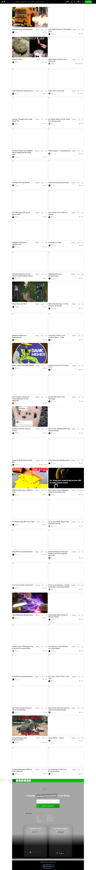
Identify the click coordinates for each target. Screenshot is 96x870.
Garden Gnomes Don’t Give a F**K (58, 366)
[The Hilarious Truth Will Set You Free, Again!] (66, 634)
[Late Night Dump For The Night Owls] (66, 17)
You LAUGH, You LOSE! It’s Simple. (57, 213)
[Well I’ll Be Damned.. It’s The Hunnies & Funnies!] (66, 292)
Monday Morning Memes (21, 182)
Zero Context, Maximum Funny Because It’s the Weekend (20, 399)
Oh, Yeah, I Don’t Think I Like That (58, 677)
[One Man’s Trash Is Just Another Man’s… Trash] (66, 323)
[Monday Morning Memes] (30, 170)
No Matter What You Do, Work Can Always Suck (59, 120)
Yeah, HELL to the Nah (56, 91)
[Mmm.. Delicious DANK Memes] (30, 353)
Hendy (52, 33)
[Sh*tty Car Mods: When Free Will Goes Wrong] (66, 509)
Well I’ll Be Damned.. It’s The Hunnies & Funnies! (58, 305)
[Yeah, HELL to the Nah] (66, 78)
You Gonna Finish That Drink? (22, 585)
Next (28, 780)
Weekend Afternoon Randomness (19, 243)
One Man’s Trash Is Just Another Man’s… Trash (56, 336)
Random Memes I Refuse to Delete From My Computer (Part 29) (58, 553)
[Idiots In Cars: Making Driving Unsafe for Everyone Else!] (30, 634)
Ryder (52, 123)
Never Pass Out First (19, 304)
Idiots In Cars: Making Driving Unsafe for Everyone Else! (22, 647)
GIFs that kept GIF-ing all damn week (21, 213)
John (16, 93)
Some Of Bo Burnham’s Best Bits (22, 461)
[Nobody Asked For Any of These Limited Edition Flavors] (30, 262)
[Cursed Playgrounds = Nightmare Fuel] (30, 725)
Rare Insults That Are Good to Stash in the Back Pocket (58, 709)
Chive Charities (50, 820)
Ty (15, 156)
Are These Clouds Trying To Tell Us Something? (22, 709)
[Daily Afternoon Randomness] (30, 78)
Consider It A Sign (54, 242)
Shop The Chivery (40, 1)
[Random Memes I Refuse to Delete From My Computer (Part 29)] (66, 539)
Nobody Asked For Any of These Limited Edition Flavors (22, 275)
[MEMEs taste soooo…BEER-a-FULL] (30, 478)
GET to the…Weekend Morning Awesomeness (59, 429)
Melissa (52, 63)
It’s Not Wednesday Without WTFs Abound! (22, 770)
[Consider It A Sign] (66, 230)
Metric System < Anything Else (59, 151)
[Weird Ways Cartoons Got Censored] (66, 47)
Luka (52, 525)
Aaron (52, 93)
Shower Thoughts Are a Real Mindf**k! (22, 120)
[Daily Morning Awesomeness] (30, 17)
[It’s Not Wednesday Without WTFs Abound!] (30, 757)
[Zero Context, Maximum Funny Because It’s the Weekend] (30, 384)
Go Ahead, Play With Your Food (23, 522)
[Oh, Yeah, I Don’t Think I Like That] (66, 664)
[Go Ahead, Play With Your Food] (30, 509)
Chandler (16, 61)
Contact (37, 819)
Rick (15, 31)
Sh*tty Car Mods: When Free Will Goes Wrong (58, 522)
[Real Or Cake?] (30, 47)
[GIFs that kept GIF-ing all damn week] (30, 200)
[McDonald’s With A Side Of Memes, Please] (66, 603)
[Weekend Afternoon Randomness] (30, 230)
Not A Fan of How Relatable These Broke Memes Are (58, 491)
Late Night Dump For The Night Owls (59, 30)
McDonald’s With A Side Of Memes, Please (58, 616)
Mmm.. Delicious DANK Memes (23, 365)
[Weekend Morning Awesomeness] (66, 262)
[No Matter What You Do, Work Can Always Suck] (66, 107)
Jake (15, 277)
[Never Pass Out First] (30, 292)
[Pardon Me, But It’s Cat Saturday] (66, 384)
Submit (37, 817)
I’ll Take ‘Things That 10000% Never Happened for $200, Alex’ (22, 152)
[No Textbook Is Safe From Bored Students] (66, 757)
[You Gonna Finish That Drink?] (30, 573)
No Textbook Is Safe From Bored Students (57, 770)
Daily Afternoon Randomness (22, 91)
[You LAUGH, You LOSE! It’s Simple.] (66, 200)
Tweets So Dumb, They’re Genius (21, 429)
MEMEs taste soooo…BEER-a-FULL (22, 491)
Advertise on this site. (48, 868)
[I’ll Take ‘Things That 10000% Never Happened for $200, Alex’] (30, 138)
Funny (17, 1)
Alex (52, 400)
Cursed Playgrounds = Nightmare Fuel (20, 739)
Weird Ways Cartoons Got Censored (57, 60)
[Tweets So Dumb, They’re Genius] (30, 416)
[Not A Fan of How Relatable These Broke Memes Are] (66, 478)
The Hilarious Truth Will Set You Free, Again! (58, 647)
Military (33, 1)
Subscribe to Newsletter (48, 806)
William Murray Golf (50, 817)
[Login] (94, 2)
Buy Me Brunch (50, 819)
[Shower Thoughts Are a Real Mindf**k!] (30, 107)
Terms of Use (39, 820)
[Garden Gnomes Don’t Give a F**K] (66, 353)
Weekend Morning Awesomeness (54, 275)
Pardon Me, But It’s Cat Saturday (56, 398)
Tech (29, 1)
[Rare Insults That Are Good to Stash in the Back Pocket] (66, 696)
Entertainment (23, 1)
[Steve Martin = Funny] (66, 725)
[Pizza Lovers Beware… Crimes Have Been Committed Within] (66, 573)
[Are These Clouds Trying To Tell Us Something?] (30, 696)
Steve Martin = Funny (56, 738)
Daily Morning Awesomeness (22, 29)
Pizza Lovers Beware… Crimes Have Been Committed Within (59, 586)
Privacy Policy (39, 822)
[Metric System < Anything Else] (66, 138)
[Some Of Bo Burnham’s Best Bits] (30, 448)
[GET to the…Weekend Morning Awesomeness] (66, 416)
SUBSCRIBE (88, 1)
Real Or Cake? (17, 59)
